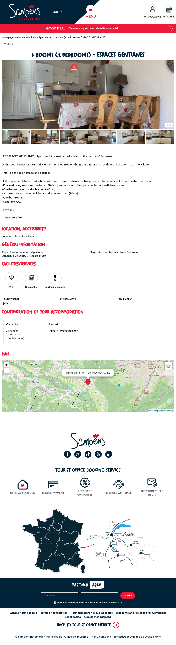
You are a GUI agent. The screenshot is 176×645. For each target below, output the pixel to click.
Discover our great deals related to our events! (93, 28)
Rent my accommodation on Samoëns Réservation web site (89, 602)
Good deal (55, 28)
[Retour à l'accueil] (25, 12)
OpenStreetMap (166, 410)
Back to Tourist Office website (84, 625)
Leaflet (154, 410)
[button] (168, 12)
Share (10, 44)
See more (11, 217)
